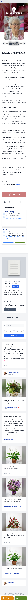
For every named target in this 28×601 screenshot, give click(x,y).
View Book (7, 286)
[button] (14, 388)
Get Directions (8, 223)
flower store (19, 184)
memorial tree (20, 182)
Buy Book (15, 286)
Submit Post (14, 335)
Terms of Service (18, 594)
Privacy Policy (10, 594)
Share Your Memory (10, 309)
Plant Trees (19, 223)
